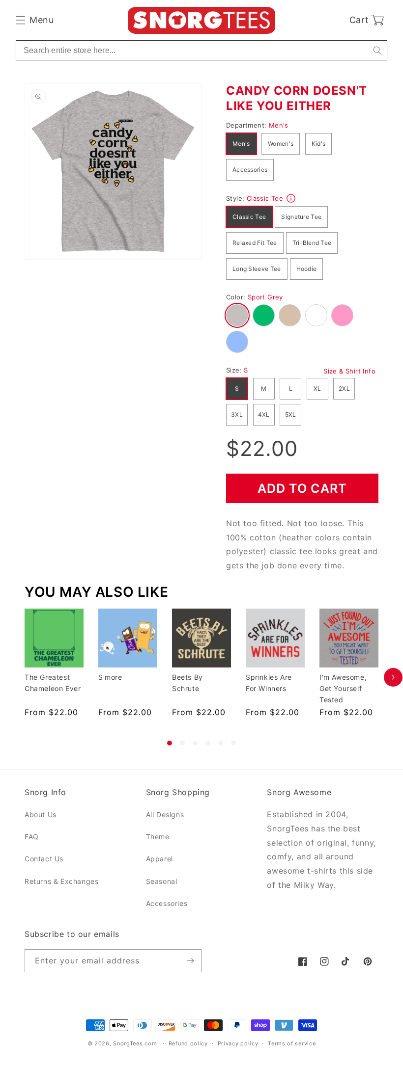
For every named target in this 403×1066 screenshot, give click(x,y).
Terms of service (292, 1043)
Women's (280, 143)
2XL (344, 388)
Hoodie (306, 268)
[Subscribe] (190, 960)
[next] (393, 677)
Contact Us (44, 858)
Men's (241, 143)
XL (317, 388)
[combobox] (201, 50)
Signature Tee (301, 216)
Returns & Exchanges (61, 881)
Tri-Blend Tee (312, 242)
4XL (264, 414)
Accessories (249, 169)
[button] (35, 20)
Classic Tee (249, 216)
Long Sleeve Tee (256, 268)
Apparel (159, 858)
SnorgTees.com (135, 1043)
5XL (290, 414)
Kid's (319, 143)
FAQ (32, 836)
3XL (237, 414)
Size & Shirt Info (349, 371)
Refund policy (188, 1043)
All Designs (165, 814)
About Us (41, 814)
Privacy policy (238, 1043)
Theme (158, 836)
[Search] (377, 50)
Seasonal (161, 881)
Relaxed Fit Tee (254, 242)
